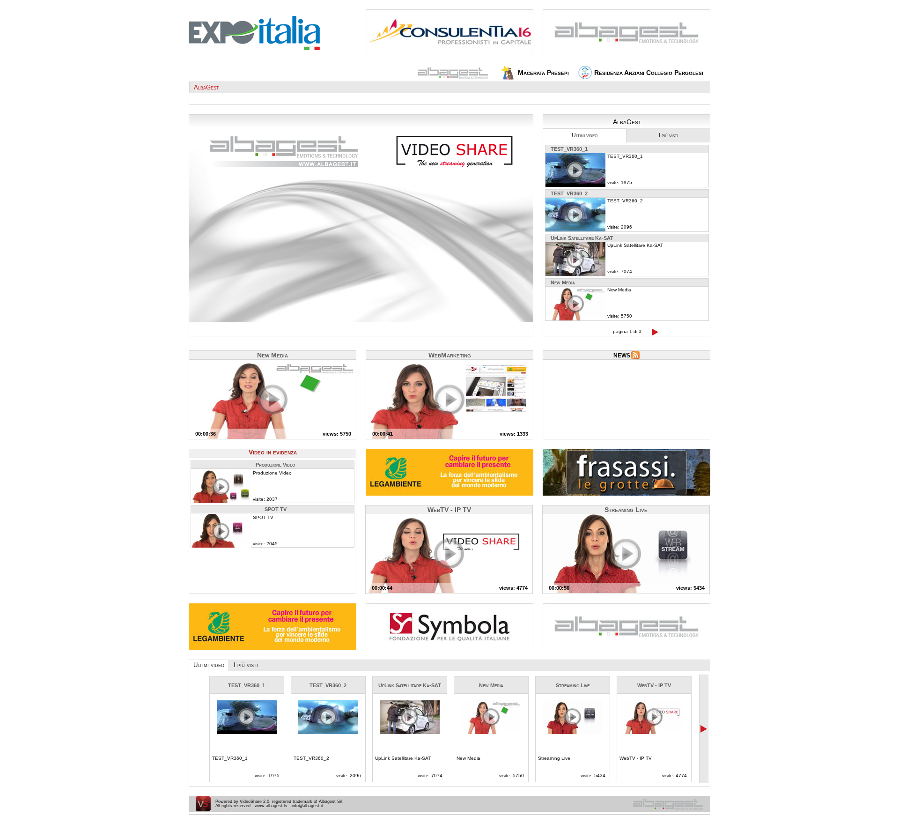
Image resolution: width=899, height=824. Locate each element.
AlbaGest (206, 87)
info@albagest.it (307, 805)
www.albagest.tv (271, 805)
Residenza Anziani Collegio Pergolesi (647, 72)
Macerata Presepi (542, 72)
